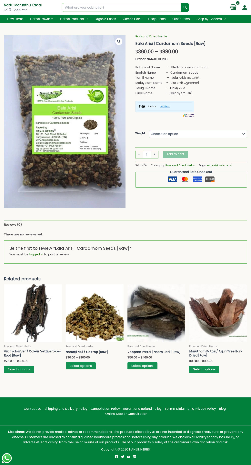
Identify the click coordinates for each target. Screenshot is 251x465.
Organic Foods (105, 19)
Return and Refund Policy (142, 408)
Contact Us (32, 408)
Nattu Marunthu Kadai (23, 5)
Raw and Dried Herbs (151, 36)
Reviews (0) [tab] (13, 224)
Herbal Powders (42, 19)
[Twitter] (122, 457)
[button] (86, 19)
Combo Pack (132, 19)
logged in (36, 254)
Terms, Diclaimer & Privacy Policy (190, 408)
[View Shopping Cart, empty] (233, 7)
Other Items (181, 19)
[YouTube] (128, 457)
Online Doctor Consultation (126, 414)
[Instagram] (134, 457)
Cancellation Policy (105, 408)
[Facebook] (116, 457)
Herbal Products (72, 19)
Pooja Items (157, 19)
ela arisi (212, 165)
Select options (19, 369)
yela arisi (225, 165)
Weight (140, 133)
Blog (222, 408)
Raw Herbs (15, 19)
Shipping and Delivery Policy (66, 408)
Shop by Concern (209, 19)
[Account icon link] (244, 7)
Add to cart (175, 154)
